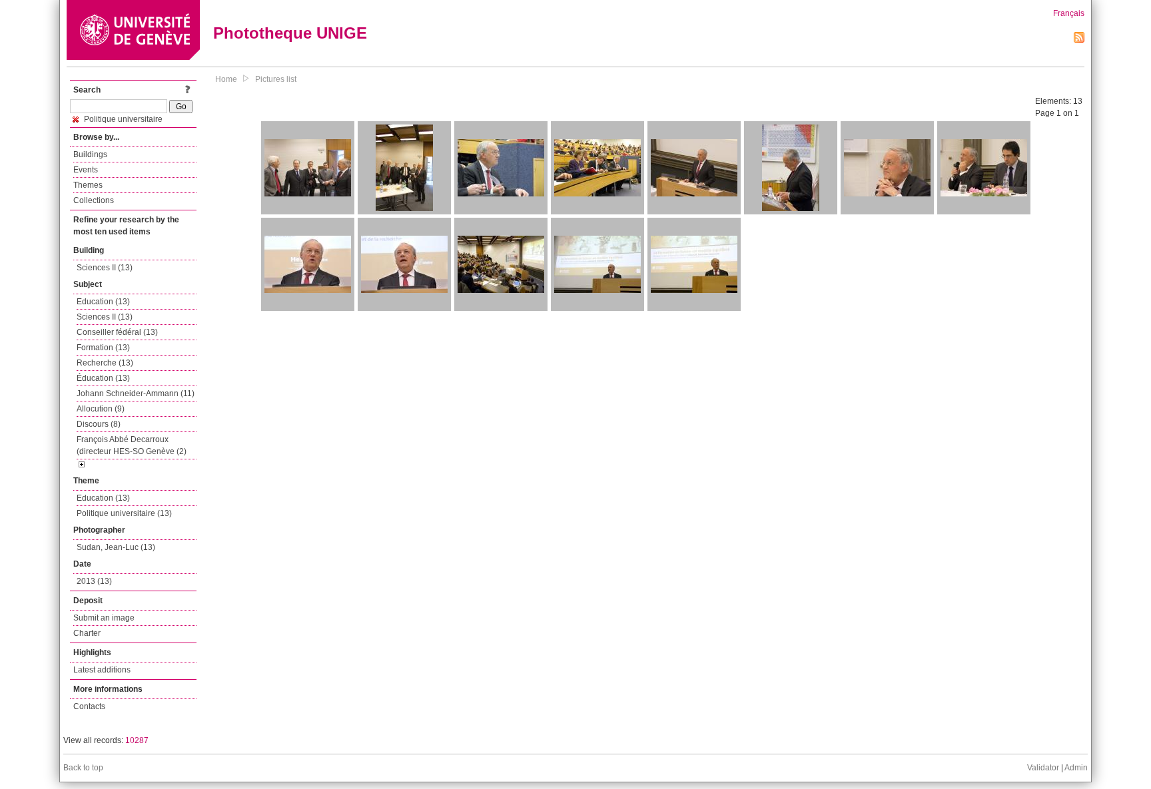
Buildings (90, 154)
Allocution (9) (101, 408)
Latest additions (102, 669)
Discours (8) (99, 424)
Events (85, 169)
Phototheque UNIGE (290, 33)
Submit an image (104, 618)
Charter (87, 633)
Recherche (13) (105, 363)
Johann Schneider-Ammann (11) (135, 393)
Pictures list (275, 79)
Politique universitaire (122, 119)
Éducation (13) (103, 378)
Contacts (89, 706)
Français (1068, 13)
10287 (137, 740)
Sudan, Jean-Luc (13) (116, 547)
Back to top (83, 767)
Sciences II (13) (105, 267)
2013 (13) (94, 581)
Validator (1043, 767)
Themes (88, 185)
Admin (1076, 767)
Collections (93, 200)
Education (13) (103, 301)
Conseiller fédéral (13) (117, 332)
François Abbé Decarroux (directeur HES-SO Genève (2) (132, 445)
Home (226, 79)
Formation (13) (103, 347)
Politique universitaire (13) (124, 513)
